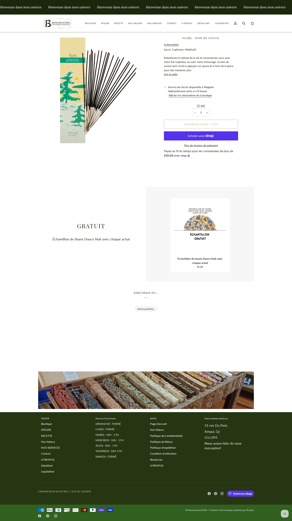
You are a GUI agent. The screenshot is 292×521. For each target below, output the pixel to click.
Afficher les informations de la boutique (190, 95)
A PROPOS (47, 459)
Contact (46, 453)
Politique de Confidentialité (166, 435)
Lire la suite (170, 74)
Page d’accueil (158, 423)
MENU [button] (153, 418)
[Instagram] (222, 493)
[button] (90, 23)
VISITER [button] (45, 418)
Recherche (156, 459)
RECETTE (46, 435)
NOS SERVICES (50, 447)
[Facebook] (209, 493)
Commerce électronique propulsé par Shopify (231, 510)
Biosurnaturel (195, 510)
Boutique (46, 423)
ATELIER (46, 429)
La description (171, 44)
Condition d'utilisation (163, 453)
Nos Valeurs (48, 441)
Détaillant (47, 465)
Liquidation (47, 471)
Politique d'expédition (163, 447)
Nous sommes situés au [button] (216, 418)
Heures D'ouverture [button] (105, 418)
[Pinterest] (215, 493)
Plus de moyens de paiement (201, 145)
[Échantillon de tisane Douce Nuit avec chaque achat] (200, 228)
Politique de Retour (161, 441)
